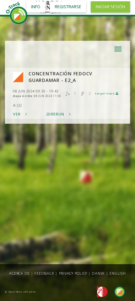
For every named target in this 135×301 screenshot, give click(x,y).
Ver (17, 114)
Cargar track (105, 93)
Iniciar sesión (110, 7)
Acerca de (19, 273)
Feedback (44, 273)
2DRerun (55, 114)
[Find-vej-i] (117, 291)
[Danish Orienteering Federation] (100, 291)
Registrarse (68, 7)
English (117, 273)
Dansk (98, 273)
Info (35, 7)
